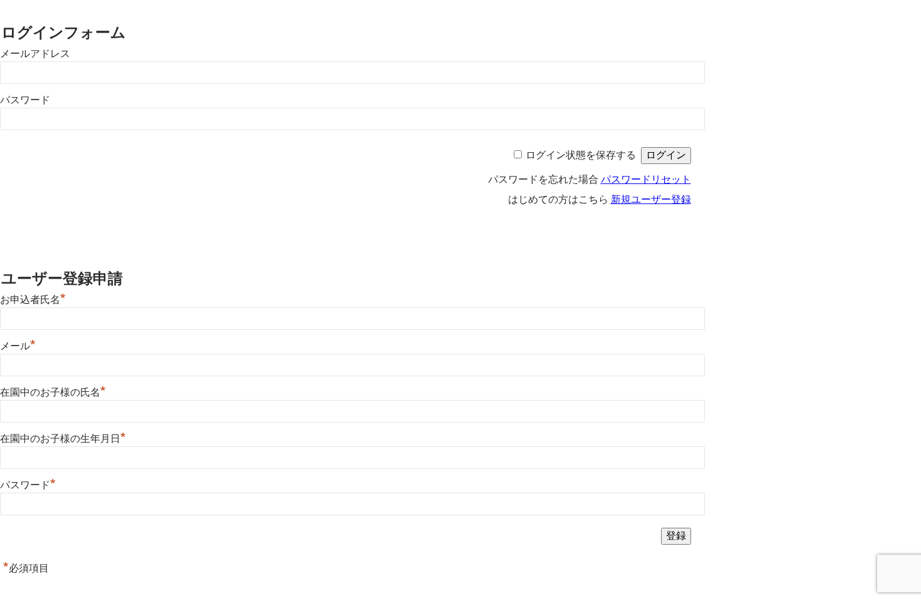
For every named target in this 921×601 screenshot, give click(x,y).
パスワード (25, 100)
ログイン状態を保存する (581, 155)
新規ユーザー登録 (651, 199)
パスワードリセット (646, 179)
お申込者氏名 (33, 299)
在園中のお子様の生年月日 (63, 438)
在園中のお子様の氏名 (53, 392)
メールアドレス (35, 53)
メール (18, 346)
